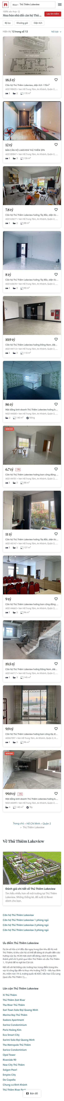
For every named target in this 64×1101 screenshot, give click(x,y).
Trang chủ (18, 824)
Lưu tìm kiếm (53, 14)
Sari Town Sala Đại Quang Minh (20, 1010)
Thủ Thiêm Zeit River (14, 1000)
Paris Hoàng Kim (12, 1030)
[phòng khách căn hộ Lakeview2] (32, 723)
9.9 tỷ (9, 729)
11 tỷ (8, 534)
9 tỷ (8, 599)
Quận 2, (51, 89)
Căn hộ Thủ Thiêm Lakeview (18, 915)
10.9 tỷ (10, 340)
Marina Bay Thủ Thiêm (15, 1015)
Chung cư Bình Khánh (15, 1085)
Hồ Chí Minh (33, 824)
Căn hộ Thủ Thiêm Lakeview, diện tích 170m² (27, 85)
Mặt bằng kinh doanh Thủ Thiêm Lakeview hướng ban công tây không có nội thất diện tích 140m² (32, 799)
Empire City (9, 1075)
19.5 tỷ (10, 664)
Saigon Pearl (10, 1070)
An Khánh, (42, 89)
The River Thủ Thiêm (14, 1005)
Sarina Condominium (15, 1025)
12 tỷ (8, 145)
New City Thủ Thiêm (14, 1065)
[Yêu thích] (56, 79)
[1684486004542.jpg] (32, 204)
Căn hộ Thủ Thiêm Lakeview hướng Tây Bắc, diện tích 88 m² (32, 215)
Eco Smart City (11, 1035)
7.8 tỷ (9, 210)
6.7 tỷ (9, 469)
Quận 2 (47, 824)
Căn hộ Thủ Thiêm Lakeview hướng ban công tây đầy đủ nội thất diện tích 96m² (32, 734)
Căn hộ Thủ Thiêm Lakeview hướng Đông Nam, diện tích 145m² (32, 669)
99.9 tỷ (10, 794)
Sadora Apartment (13, 1020)
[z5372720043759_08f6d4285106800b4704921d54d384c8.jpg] (32, 75)
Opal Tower (9, 1055)
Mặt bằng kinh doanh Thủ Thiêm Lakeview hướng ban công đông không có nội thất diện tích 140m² (32, 410)
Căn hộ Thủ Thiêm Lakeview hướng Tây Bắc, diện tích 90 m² (32, 280)
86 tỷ (9, 404)
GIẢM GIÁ (9, 429)
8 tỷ (8, 275)
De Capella (9, 1080)
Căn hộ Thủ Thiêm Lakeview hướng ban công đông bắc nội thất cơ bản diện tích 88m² (32, 475)
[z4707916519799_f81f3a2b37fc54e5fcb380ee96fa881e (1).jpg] (32, 140)
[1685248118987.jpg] (32, 269)
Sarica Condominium (15, 1050)
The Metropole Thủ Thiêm (17, 1045)
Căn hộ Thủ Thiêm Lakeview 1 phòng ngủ (26, 920)
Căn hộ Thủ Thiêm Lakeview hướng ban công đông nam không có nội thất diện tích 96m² (32, 604)
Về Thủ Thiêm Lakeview (23, 842)
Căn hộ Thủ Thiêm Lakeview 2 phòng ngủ (26, 925)
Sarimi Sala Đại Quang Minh (19, 1040)
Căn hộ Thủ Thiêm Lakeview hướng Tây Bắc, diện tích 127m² (32, 540)
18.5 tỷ (10, 80)
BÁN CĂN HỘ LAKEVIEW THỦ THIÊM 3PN (25, 150)
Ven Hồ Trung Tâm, (27, 89)
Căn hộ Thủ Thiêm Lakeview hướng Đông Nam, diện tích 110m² (32, 345)
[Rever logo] (5, 5)
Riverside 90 (9, 1060)
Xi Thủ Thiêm (10, 995)
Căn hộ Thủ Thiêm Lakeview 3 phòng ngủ (26, 930)
